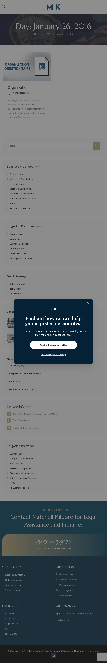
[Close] (88, 303)
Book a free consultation (53, 345)
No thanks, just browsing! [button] (53, 354)
